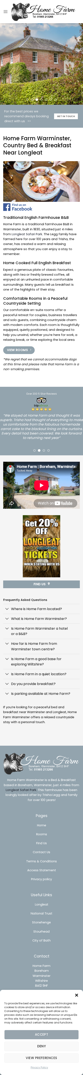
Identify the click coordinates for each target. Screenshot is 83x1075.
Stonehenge (41, 922)
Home (41, 825)
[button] (76, 995)
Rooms (41, 834)
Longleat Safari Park (27, 234)
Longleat (41, 904)
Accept (41, 1034)
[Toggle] (7, 609)
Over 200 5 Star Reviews (41, 394)
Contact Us (41, 852)
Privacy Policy (39, 1067)
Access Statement (41, 870)
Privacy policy (41, 879)
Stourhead (41, 931)
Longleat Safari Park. (21, 790)
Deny (41, 1046)
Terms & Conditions (41, 861)
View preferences (41, 1058)
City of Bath (41, 940)
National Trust (41, 913)
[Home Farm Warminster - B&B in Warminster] (43, 11)
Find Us (41, 843)
